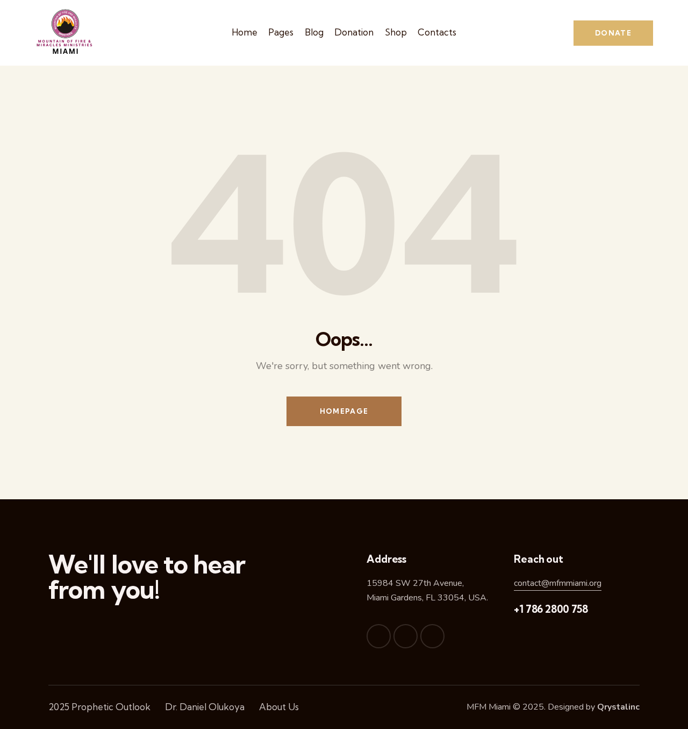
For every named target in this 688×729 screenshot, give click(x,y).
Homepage (344, 411)
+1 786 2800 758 (550, 609)
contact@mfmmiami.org (557, 583)
